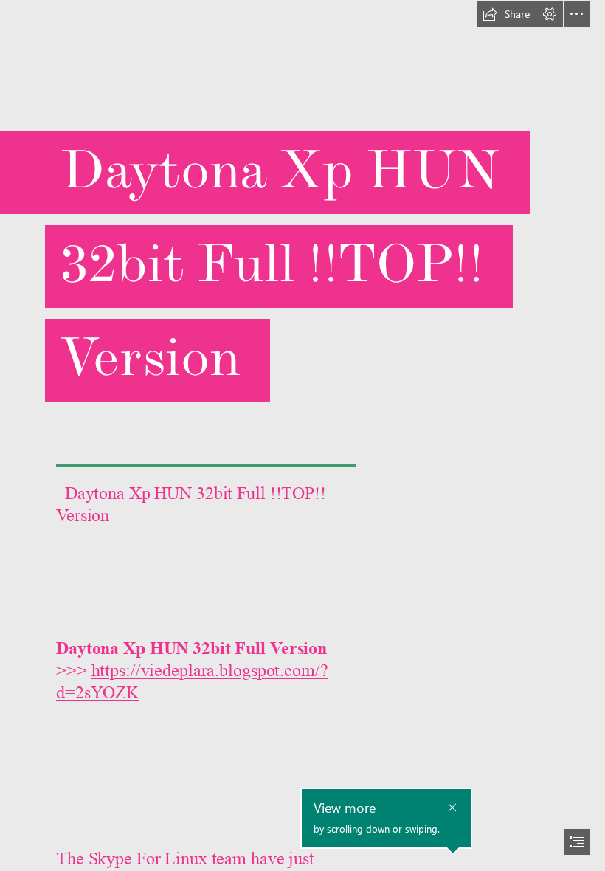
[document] (302, 435)
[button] (506, 14)
